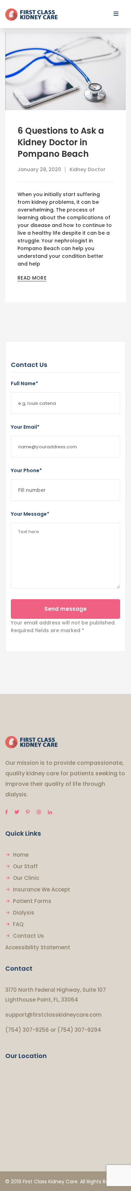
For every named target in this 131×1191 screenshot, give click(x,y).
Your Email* (25, 426)
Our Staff (25, 866)
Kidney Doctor (87, 169)
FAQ (18, 924)
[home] (31, 741)
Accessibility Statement (37, 947)
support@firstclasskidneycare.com (53, 1014)
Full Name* (24, 383)
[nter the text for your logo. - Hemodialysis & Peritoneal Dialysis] (31, 14)
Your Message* (30, 513)
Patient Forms (32, 901)
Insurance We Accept (41, 889)
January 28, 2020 (39, 169)
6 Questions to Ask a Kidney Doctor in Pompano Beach (60, 142)
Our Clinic (26, 878)
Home (21, 854)
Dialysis (23, 912)
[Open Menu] (116, 14)
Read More (31, 277)
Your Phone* (26, 470)
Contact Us (28, 935)
